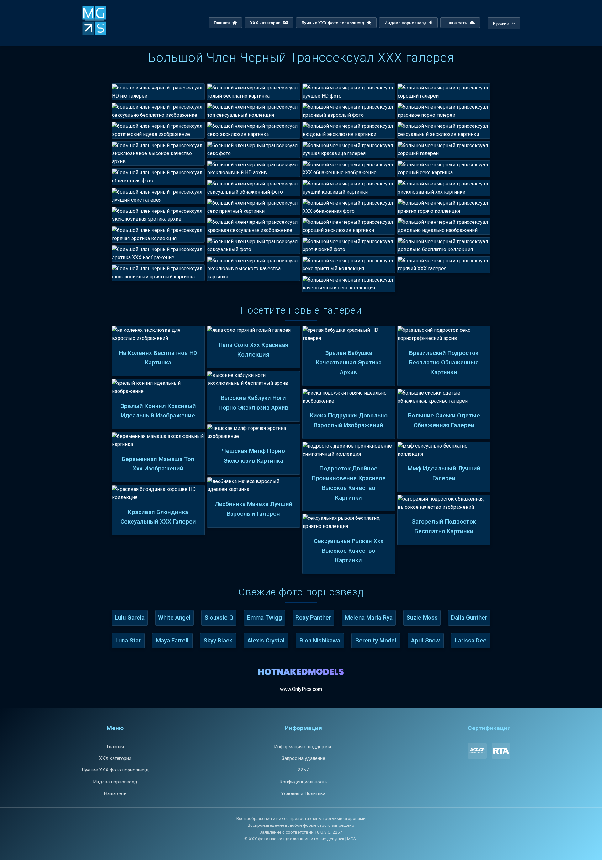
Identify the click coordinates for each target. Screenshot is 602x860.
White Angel (174, 617)
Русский (501, 23)
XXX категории (266, 22)
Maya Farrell (172, 640)
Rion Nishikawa (319, 640)
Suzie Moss (422, 617)
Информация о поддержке (303, 747)
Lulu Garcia (130, 617)
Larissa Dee (471, 640)
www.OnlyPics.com (301, 689)
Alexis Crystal (265, 640)
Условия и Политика (303, 793)
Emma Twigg (264, 617)
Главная (222, 22)
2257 (303, 770)
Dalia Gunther (469, 617)
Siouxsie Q (218, 617)
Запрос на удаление (303, 758)
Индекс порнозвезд (406, 22)
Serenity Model (375, 640)
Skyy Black (217, 640)
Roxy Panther (313, 617)
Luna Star (128, 640)
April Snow (425, 640)
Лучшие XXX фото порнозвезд (333, 22)
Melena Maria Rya (369, 617)
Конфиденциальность (303, 782)
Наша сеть (457, 22)
